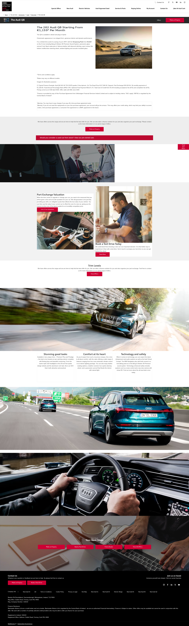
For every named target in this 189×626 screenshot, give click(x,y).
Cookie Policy (60, 592)
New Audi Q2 (153, 592)
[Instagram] (185, 2)
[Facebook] (169, 2)
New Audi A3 (26, 592)
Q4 (35, 592)
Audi (28, 15)
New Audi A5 (130, 592)
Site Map (84, 592)
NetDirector (11, 624)
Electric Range (118, 592)
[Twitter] (173, 2)
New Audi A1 (94, 592)
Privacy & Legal (72, 592)
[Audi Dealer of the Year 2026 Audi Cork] (7, 6)
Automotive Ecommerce (25, 624)
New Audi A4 (106, 592)
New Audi (33, 15)
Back (6, 15)
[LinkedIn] (181, 2)
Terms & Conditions (46, 592)
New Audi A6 (141, 592)
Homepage (22, 15)
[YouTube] (177, 2)
